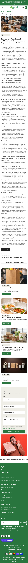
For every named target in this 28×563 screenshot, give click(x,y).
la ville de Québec (21, 559)
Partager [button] (7, 249)
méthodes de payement (6, 509)
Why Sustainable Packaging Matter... (13, 347)
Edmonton (21, 557)
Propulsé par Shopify (18, 545)
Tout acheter (4, 500)
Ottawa (14, 559)
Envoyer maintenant (14, 431)
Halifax (14, 561)
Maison (3, 11)
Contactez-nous (5, 472)
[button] (2, 7)
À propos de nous (5, 469)
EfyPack (11, 545)
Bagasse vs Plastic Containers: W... (12, 377)
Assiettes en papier (5, 489)
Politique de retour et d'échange (14, 549)
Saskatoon (5, 559)
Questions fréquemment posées (8, 507)
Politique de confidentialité (9, 428)
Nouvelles (9, 11)
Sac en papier (4, 495)
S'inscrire (23, 522)
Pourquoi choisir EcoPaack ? (7, 477)
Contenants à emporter (6, 492)
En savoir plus (7, 294)
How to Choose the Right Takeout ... (12, 317)
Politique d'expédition (6, 515)
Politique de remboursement (7, 512)
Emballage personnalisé (6, 497)
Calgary (17, 557)
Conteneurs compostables (7, 487)
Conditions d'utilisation (19, 551)
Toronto (10, 559)
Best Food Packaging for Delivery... (12, 288)
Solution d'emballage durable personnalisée (11, 480)
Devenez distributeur (6, 475)
